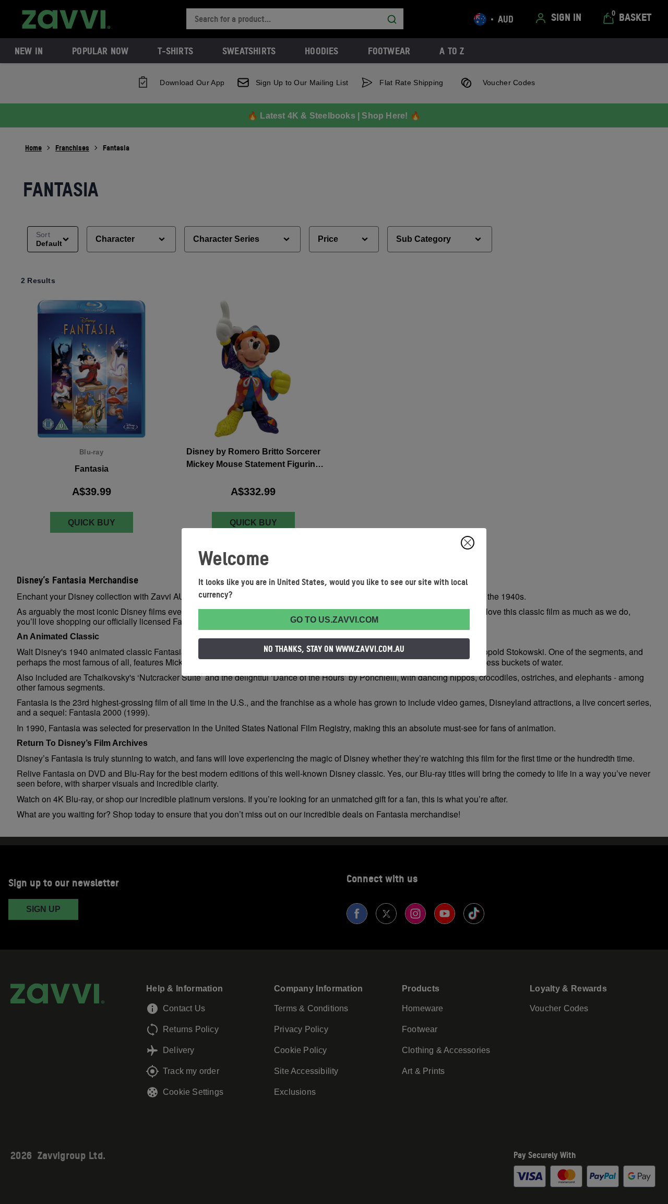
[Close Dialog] (467, 542)
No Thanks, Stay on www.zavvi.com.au (334, 649)
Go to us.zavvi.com (334, 619)
